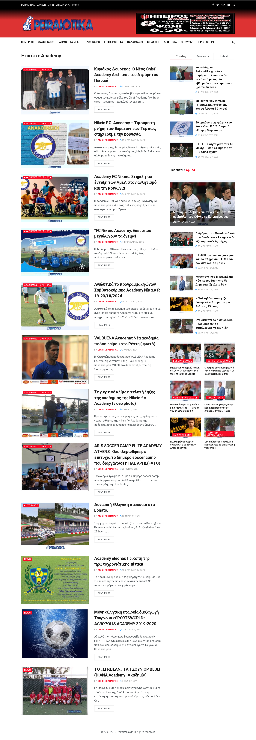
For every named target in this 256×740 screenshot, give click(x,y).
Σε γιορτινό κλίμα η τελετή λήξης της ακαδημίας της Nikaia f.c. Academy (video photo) (124, 398)
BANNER (41, 5)
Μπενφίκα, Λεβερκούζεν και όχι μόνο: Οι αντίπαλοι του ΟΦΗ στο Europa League (185, 370)
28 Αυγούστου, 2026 (185, 222)
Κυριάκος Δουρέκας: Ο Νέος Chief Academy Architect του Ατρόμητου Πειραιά (126, 75)
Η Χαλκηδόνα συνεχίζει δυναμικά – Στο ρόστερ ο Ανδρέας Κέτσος (212, 302)
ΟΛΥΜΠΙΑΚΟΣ (46, 42)
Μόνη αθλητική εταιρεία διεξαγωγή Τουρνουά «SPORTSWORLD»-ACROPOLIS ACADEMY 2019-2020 (126, 618)
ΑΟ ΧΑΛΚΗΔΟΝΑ (182, 435)
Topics (75, 5)
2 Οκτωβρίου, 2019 (131, 630)
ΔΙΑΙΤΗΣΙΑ (170, 42)
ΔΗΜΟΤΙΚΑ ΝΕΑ (69, 42)
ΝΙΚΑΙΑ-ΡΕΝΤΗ (215, 398)
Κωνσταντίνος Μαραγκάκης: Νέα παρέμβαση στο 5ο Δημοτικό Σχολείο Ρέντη (214, 280)
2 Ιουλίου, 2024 (129, 350)
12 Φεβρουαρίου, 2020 (133, 570)
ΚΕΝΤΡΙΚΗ (27, 42)
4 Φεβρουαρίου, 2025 (132, 242)
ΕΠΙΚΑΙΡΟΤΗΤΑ (113, 42)
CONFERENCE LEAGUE (219, 361)
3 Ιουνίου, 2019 (129, 681)
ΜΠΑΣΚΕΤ (153, 42)
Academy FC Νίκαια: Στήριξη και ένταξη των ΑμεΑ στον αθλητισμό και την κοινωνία (125, 182)
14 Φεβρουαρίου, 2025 (133, 194)
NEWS (27, 559)
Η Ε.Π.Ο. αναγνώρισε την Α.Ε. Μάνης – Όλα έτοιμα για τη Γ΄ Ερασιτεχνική (215, 148)
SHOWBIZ (187, 42)
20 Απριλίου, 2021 (130, 516)
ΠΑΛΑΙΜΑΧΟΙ (135, 42)
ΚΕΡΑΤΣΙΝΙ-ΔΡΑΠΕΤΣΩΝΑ (215, 434)
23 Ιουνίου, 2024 (129, 469)
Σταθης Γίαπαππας (107, 86)
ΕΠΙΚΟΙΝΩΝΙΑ (63, 5)
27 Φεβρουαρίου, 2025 (133, 140)
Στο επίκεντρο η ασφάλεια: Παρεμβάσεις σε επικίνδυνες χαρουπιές (214, 324)
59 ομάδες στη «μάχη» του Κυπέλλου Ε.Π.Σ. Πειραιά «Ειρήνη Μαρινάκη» (213, 126)
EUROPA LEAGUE (182, 361)
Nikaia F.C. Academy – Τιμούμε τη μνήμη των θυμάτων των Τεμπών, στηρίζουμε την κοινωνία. (125, 128)
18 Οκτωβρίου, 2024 (131, 301)
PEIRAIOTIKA (28, 5)
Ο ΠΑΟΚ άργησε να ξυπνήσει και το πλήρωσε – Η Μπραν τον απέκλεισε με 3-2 (215, 259)
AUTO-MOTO (31, 505)
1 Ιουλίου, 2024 (129, 409)
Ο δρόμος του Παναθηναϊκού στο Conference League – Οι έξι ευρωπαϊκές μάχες (215, 237)
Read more (104, 109)
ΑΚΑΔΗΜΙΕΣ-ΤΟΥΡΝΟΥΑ (37, 70)
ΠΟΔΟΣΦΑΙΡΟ (91, 42)
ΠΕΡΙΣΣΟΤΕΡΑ (205, 42)
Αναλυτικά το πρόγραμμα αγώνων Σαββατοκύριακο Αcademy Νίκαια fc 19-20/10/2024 (127, 290)
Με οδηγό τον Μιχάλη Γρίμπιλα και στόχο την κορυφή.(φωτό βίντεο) (211, 104)
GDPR (51, 5)
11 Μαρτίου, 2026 (130, 86)
